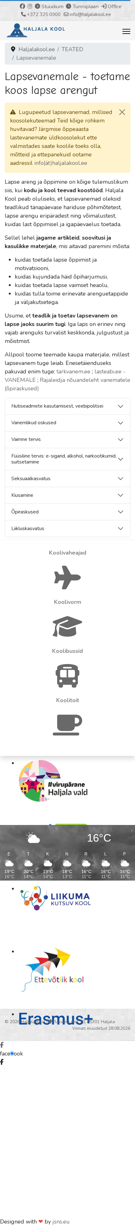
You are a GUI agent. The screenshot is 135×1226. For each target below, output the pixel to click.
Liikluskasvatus (27, 528)
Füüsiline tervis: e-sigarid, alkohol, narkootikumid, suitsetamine (63, 459)
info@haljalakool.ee (90, 14)
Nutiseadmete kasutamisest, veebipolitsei (57, 406)
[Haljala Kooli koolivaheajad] (67, 585)
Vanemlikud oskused (33, 422)
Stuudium (51, 6)
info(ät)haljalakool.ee (60, 163)
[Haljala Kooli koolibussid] (67, 683)
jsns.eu (61, 1221)
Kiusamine (22, 495)
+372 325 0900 (44, 14)
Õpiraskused (25, 511)
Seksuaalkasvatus (31, 478)
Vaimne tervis (26, 439)
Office (115, 6)
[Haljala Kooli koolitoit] (67, 732)
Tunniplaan (85, 6)
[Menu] (126, 31)
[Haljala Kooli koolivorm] (67, 634)
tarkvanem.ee (73, 371)
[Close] (122, 112)
